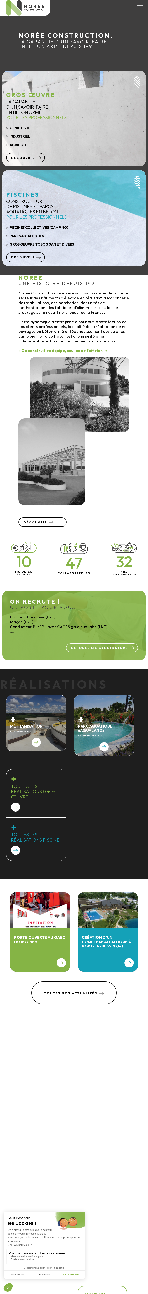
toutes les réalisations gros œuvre (33, 791)
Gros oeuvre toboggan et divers (42, 244)
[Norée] (25, 8)
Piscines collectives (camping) (39, 227)
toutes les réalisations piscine (35, 837)
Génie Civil (20, 128)
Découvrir (23, 158)
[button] (140, 8)
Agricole (18, 145)
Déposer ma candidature (99, 648)
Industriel (20, 136)
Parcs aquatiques (27, 236)
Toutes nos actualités (70, 993)
